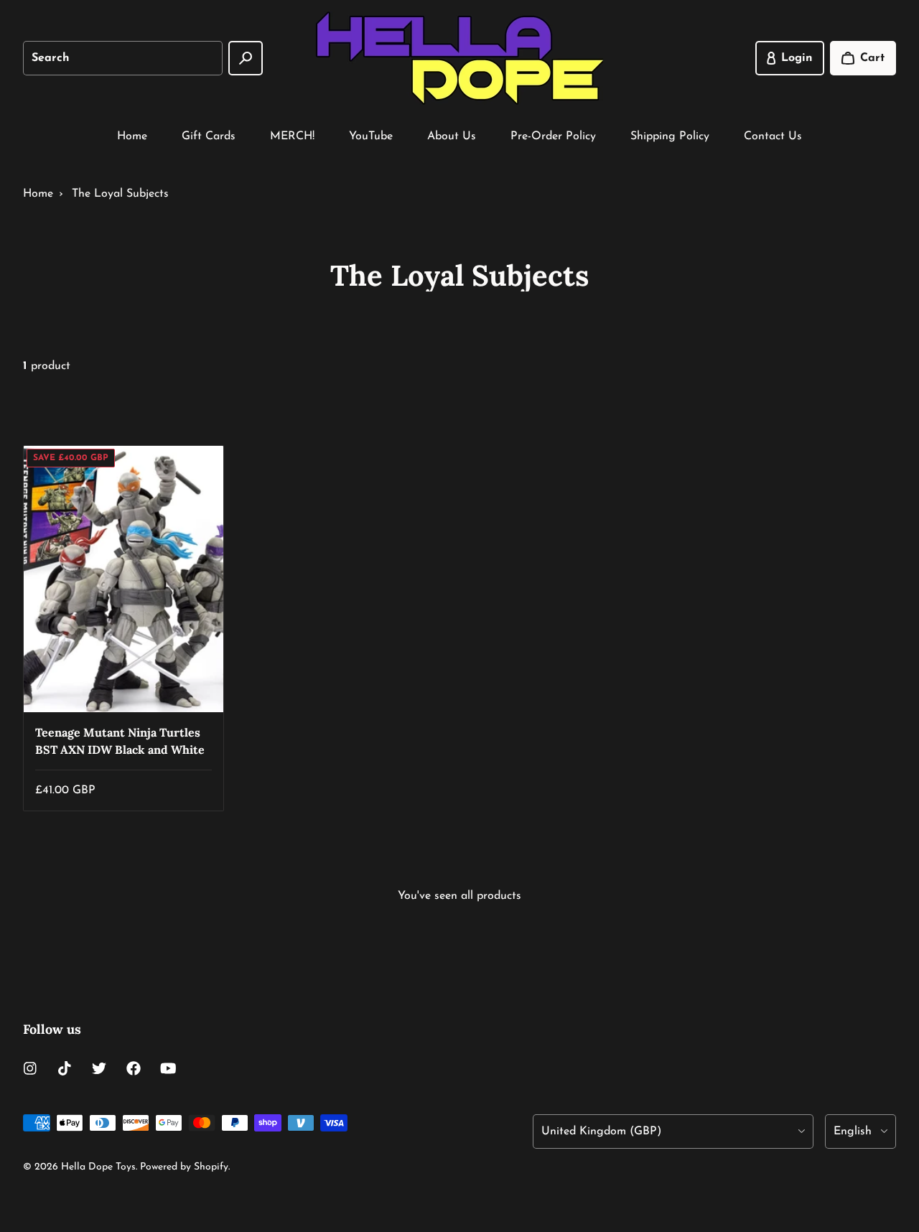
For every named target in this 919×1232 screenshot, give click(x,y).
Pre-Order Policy (553, 136)
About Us (451, 136)
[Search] (245, 58)
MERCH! (292, 136)
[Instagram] (30, 1068)
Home (132, 136)
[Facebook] (133, 1068)
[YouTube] (168, 1068)
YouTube (371, 136)
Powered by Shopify (184, 1167)
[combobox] (123, 58)
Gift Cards (208, 136)
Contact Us (773, 136)
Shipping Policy (669, 136)
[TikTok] (64, 1068)
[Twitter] (99, 1068)
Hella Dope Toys (98, 1167)
